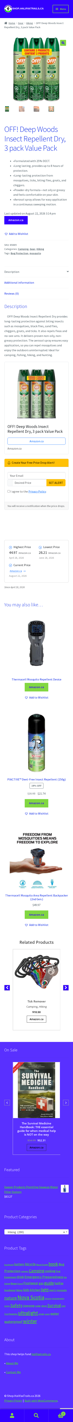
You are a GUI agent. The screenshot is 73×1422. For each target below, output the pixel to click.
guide (49, 1282)
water (54, 1313)
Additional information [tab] (19, 282)
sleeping (29, 1306)
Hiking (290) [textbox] (35, 1232)
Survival (54, 1305)
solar (38, 1305)
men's (52, 1290)
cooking (50, 1271)
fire (65, 1277)
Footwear (30, 1283)
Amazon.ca (15, 220)
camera (24, 1271)
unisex (41, 1314)
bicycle (30, 1264)
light (45, 1289)
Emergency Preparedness (44, 1277)
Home (12, 23)
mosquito (35, 253)
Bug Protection (19, 253)
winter (30, 1321)
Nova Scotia (30, 1297)
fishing (7, 1283)
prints (7, 1306)
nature (10, 1297)
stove (44, 1305)
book (53, 1264)
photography (58, 1298)
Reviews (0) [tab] (11, 293)
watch (47, 1314)
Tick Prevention (11, 1314)
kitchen (35, 1290)
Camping (23, 249)
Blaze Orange (42, 1264)
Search (36, 1415)
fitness (14, 1283)
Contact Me (13, 1372)
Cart (56, 1412)
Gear (20, 23)
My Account (12, 1415)
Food (20, 1283)
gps (41, 1283)
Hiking (29, 23)
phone (48, 1298)
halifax (58, 1283)
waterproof (13, 1321)
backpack (9, 1264)
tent (64, 1305)
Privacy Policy (37, 491)
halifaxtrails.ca (41, 1354)
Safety (16, 1305)
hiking (19, 1290)
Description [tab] (11, 272)
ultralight (28, 1313)
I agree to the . (28, 491)
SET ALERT (56, 483)
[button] (63, 43)
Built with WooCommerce (41, 1400)
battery (19, 1264)
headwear (10, 1290)
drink (20, 1277)
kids (26, 1290)
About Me (12, 1363)
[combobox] (36, 1231)
